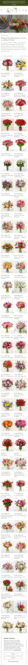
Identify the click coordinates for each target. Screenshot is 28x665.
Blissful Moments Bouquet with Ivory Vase (19, 475)
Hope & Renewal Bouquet (18, 298)
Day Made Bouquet (19, 577)
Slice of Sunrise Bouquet (5, 277)
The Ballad (4, 455)
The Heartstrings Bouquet (19, 136)
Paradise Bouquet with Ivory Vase (6, 474)
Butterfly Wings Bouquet (5, 415)
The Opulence (18, 455)
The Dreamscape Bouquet (19, 196)
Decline (13, 657)
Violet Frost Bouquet (20, 376)
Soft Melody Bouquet (20, 277)
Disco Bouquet (5, 257)
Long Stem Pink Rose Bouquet (7, 176)
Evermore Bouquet (19, 595)
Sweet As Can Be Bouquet (19, 435)
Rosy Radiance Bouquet (5, 395)
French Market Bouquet (5, 95)
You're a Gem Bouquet (7, 195)
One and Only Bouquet (18, 318)
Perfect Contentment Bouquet (20, 537)
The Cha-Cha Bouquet (20, 515)
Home (2, 35)
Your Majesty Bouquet (7, 317)
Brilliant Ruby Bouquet (18, 415)
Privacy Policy (17, 650)
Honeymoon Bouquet (7, 357)
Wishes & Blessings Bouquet (19, 338)
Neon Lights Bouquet (7, 435)
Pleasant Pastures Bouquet (6, 115)
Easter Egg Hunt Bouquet (19, 557)
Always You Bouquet (7, 155)
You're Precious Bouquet (18, 115)
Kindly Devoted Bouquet (5, 617)
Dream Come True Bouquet (19, 216)
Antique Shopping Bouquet (6, 537)
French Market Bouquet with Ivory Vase (6, 217)
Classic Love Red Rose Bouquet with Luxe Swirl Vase (7, 517)
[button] (19, 10)
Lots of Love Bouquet (7, 337)
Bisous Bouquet (5, 557)
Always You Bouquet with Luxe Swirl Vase (20, 95)
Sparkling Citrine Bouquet (19, 75)
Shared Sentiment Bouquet (6, 298)
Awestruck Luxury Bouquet (19, 257)
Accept (13, 654)
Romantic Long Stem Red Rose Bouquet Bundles (7, 597)
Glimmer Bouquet (6, 237)
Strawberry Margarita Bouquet (20, 237)
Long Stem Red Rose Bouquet (7, 136)
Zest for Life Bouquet (7, 376)
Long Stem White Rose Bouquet (19, 176)
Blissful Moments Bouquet (19, 395)
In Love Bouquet (18, 495)
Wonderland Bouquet (7, 577)
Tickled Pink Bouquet (20, 357)
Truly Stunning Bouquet (5, 75)
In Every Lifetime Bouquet (6, 496)
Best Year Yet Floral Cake (19, 617)
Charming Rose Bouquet (18, 156)
